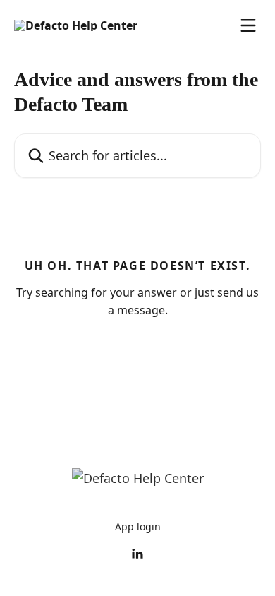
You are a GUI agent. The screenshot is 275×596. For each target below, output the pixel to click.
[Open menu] (248, 25)
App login (138, 526)
